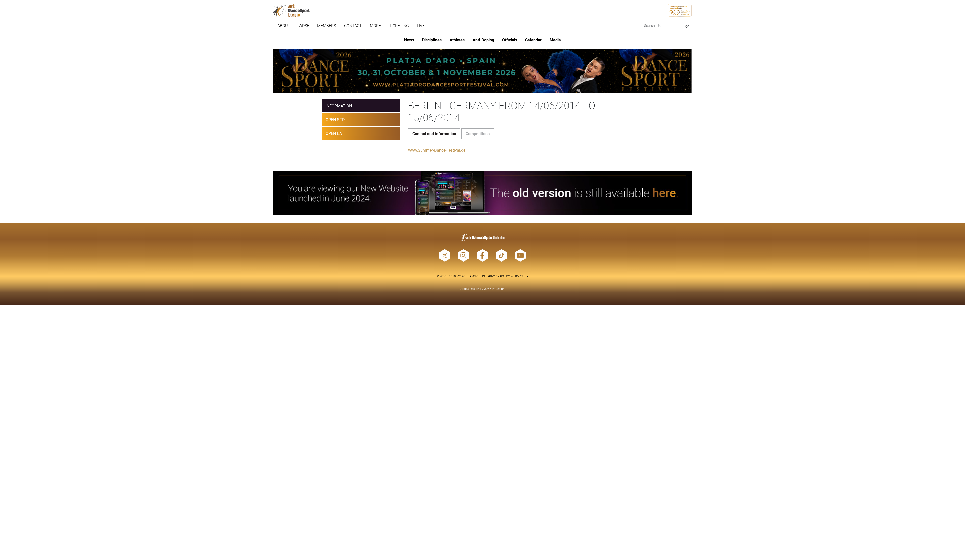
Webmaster (520, 276)
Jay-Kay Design (494, 289)
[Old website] (482, 193)
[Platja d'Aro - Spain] (482, 71)
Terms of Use (476, 276)
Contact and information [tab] (434, 133)
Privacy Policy (498, 276)
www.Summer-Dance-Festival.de (436, 150)
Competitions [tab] (478, 133)
